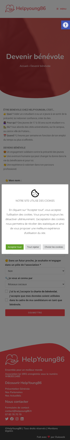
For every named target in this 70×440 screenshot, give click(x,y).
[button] (65, 25)
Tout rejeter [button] (33, 246)
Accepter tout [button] (15, 246)
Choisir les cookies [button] (54, 246)
